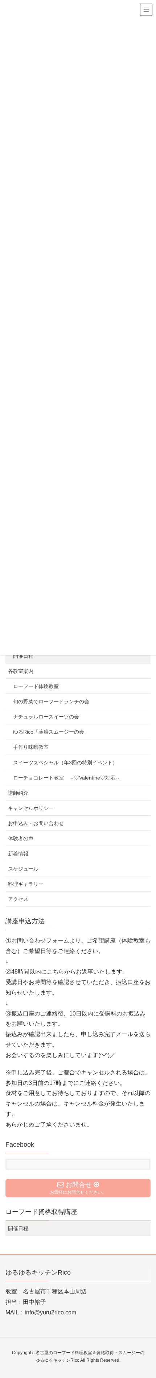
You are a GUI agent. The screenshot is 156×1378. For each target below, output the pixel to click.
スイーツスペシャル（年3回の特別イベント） (65, 762)
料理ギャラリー (26, 884)
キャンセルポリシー (31, 808)
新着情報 (18, 854)
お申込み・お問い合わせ (36, 823)
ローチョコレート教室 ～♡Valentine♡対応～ (66, 778)
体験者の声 (20, 838)
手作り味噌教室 (31, 747)
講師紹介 (18, 793)
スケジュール (23, 869)
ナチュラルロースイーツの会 (46, 717)
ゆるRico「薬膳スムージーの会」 (51, 732)
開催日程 (23, 656)
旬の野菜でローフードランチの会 (51, 701)
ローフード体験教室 (36, 686)
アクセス (18, 899)
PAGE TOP (144, 1330)
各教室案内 (20, 671)
